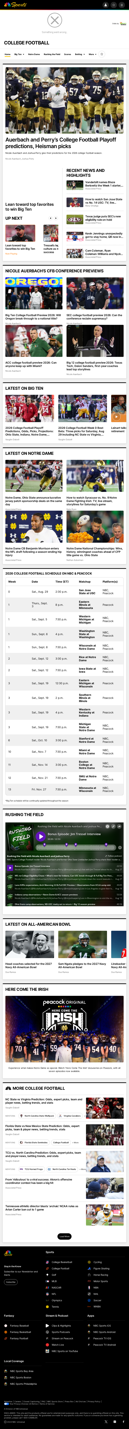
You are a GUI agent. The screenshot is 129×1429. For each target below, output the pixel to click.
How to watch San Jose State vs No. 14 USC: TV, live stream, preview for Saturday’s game (103, 201)
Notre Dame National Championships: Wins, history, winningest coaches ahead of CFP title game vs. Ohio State (95, 552)
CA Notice (33, 1404)
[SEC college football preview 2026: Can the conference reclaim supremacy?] (95, 293)
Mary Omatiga (91, 205)
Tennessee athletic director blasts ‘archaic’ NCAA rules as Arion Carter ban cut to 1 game (41, 1207)
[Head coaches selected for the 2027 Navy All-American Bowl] (29, 944)
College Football (61, 1142)
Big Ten (18, 54)
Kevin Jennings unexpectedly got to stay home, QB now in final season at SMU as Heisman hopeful (103, 235)
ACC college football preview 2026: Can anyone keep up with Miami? (31, 364)
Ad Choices (81, 1401)
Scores (67, 54)
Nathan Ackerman (75, 560)
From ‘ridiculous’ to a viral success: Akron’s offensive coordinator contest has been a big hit (38, 1181)
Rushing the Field (52, 54)
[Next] (56, 218)
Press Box (69, 1401)
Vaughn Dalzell (12, 439)
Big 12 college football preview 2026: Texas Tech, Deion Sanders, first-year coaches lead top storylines (94, 366)
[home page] (15, 5)
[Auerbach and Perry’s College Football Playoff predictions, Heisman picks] (64, 100)
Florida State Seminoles (36, 1142)
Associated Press (93, 188)
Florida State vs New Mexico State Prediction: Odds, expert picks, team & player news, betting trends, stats (42, 1127)
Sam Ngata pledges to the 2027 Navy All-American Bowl (82, 965)
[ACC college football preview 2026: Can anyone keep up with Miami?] (33, 341)
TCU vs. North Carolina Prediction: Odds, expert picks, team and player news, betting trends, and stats (43, 1154)
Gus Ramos (10, 972)
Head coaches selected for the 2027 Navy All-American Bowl (28, 965)
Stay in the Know (12, 1266)
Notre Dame (34, 54)
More (91, 54)
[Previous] (51, 218)
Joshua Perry (28, 158)
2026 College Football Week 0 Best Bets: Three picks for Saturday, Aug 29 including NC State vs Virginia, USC (81, 431)
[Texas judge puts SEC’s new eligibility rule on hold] (75, 219)
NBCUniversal (22, 1409)
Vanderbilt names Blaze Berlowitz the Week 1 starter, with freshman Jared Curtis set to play (103, 183)
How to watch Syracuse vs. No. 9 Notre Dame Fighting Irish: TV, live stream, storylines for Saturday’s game (92, 501)
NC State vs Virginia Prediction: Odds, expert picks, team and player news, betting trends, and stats (43, 1101)
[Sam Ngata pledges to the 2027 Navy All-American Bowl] (82, 944)
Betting (78, 54)
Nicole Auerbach (13, 158)
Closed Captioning (31, 1401)
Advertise (8, 1401)
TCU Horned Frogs (34, 1169)
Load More (65, 1236)
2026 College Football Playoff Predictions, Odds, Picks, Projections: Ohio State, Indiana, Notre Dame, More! (29, 431)
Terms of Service (47, 1404)
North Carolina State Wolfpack (39, 1116)
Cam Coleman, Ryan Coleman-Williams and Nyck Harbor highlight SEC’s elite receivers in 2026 (103, 252)
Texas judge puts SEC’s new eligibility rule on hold (103, 218)
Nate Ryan (71, 509)
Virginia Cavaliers (72, 1116)
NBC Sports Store (55, 1401)
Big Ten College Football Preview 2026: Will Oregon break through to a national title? (33, 316)
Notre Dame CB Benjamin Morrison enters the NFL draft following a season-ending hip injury (33, 552)
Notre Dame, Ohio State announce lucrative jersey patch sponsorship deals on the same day (33, 501)
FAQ (43, 1401)
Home (7, 54)
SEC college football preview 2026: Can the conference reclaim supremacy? (94, 316)
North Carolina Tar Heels (64, 1169)
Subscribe (10, 1282)
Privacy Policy (94, 1401)
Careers (17, 1401)
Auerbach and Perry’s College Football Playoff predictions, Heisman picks (60, 142)
